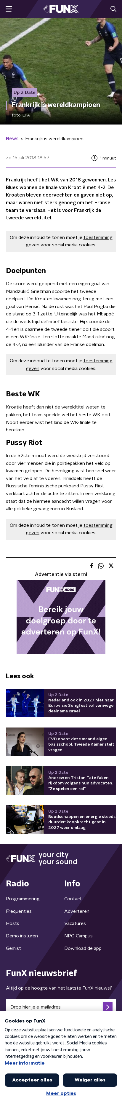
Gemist (13, 948)
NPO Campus (78, 936)
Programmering (23, 898)
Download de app (83, 948)
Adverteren (76, 911)
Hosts (12, 923)
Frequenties (19, 911)
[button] (9, 9)
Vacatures (75, 923)
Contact (73, 898)
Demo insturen (22, 936)
